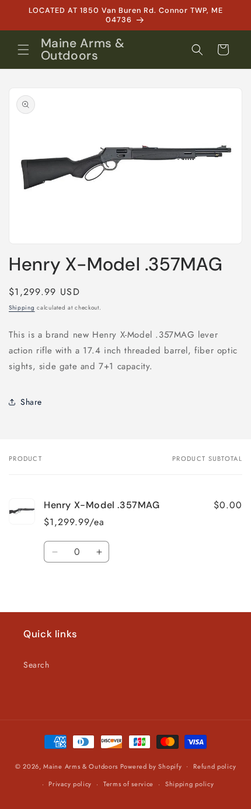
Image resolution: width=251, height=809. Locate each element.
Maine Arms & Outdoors (80, 765)
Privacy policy (70, 784)
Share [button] (31, 402)
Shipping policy (189, 784)
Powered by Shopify (151, 765)
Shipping (22, 307)
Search (36, 665)
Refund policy (214, 766)
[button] (23, 50)
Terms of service (128, 784)
